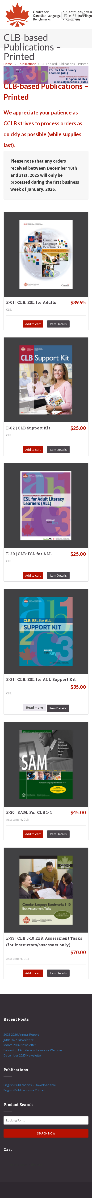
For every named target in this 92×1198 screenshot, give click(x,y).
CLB (8, 310)
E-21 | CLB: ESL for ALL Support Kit (41, 679)
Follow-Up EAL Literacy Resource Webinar (33, 1050)
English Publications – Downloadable (30, 1085)
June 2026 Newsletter (18, 1040)
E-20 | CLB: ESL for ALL (29, 553)
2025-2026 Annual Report (21, 1034)
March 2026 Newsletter (20, 1045)
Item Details (58, 324)
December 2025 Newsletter (23, 1055)
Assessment (14, 820)
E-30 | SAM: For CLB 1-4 (29, 812)
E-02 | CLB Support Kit (28, 427)
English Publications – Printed (24, 1090)
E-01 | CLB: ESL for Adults (31, 302)
